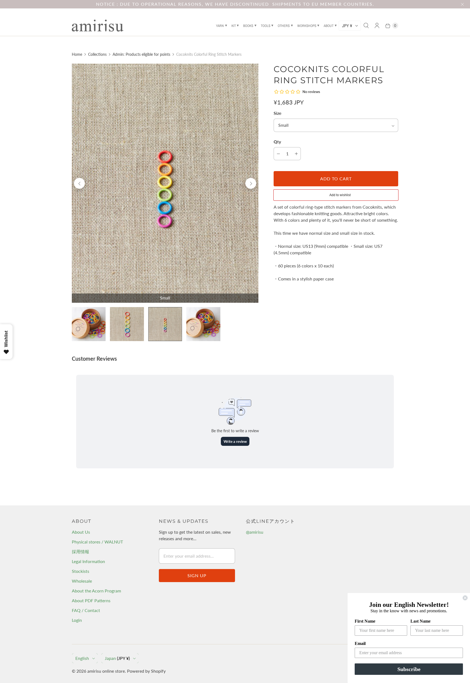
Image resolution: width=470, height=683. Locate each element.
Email (360, 643)
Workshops (306, 25)
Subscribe (408, 669)
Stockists (80, 571)
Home (77, 54)
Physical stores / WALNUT (97, 541)
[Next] (250, 183)
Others (284, 25)
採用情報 (80, 551)
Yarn (220, 25)
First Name (365, 621)
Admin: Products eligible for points (141, 54)
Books (248, 25)
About (328, 25)
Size (278, 113)
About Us (81, 531)
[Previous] (79, 183)
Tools (265, 25)
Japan (117, 658)
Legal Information (88, 561)
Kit (233, 25)
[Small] (165, 183)
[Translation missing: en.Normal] (127, 324)
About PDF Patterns (91, 600)
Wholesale (82, 580)
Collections (97, 54)
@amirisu (254, 531)
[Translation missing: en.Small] (165, 324)
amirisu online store (106, 670)
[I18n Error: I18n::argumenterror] (89, 324)
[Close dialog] (465, 598)
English (82, 658)
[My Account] (377, 25)
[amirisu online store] (97, 26)
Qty (277, 141)
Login (77, 620)
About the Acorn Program (96, 590)
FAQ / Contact (86, 610)
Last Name (420, 621)
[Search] (366, 25)
